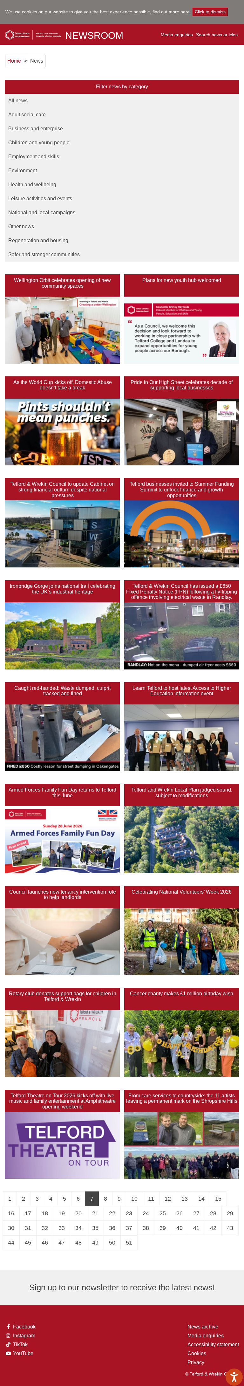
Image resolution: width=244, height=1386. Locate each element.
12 (168, 1199)
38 (146, 1228)
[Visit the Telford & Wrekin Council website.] (33, 33)
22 (112, 1213)
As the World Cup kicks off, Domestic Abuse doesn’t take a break (62, 385)
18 (45, 1213)
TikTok (22, 1345)
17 (28, 1213)
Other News (21, 226)
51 (129, 1242)
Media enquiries (177, 34)
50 (112, 1242)
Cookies (196, 1353)
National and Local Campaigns (41, 212)
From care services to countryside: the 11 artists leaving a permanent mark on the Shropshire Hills (181, 1098)
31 (28, 1228)
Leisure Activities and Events (40, 198)
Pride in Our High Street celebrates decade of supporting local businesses (182, 385)
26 (179, 1213)
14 (201, 1199)
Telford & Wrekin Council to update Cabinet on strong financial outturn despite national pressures (62, 489)
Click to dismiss (210, 11)
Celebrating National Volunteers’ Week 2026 (182, 892)
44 (11, 1242)
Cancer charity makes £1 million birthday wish (181, 993)
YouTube (22, 1353)
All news (18, 100)
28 (213, 1213)
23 (129, 1213)
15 (218, 1199)
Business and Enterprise (35, 128)
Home (14, 61)
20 (78, 1213)
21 (95, 1213)
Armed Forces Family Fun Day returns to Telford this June (62, 792)
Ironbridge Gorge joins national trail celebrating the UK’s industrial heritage (62, 588)
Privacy (195, 1362)
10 (134, 1199)
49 (95, 1242)
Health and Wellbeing (32, 184)
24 (146, 1213)
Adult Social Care (27, 114)
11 (151, 1199)
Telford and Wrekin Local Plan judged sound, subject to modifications (181, 792)
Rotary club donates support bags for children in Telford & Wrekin (62, 996)
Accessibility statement (213, 1344)
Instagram (22, 1336)
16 (11, 1213)
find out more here (171, 11)
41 (196, 1228)
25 (162, 1213)
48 (78, 1242)
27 (196, 1213)
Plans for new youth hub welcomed (181, 280)
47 (61, 1242)
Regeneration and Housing (38, 240)
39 (162, 1228)
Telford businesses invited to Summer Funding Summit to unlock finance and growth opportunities (182, 489)
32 (45, 1228)
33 (61, 1228)
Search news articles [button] (217, 34)
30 (11, 1228)
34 (78, 1228)
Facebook (23, 1327)
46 (45, 1242)
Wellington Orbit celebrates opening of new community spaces (62, 283)
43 (230, 1228)
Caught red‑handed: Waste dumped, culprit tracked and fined (62, 690)
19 (61, 1213)
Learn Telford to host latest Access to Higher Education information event (181, 690)
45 (28, 1242)
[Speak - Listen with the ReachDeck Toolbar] (234, 1377)
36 (112, 1228)
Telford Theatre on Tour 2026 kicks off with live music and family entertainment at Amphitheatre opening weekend (62, 1101)
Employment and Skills (33, 156)
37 (129, 1228)
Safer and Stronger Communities (44, 254)
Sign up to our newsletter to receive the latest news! (122, 1287)
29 (230, 1213)
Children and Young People (39, 142)
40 (179, 1228)
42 (213, 1228)
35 (95, 1228)
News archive (202, 1326)
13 (184, 1199)
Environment (22, 170)
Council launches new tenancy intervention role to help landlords (62, 894)
